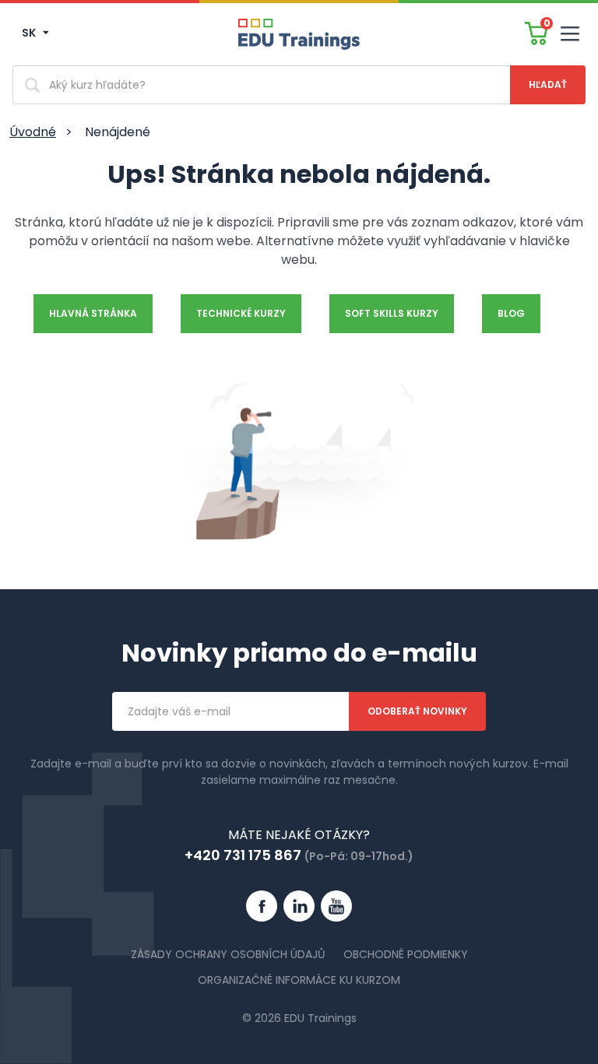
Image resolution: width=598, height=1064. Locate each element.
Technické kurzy (241, 313)
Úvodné (32, 132)
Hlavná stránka (93, 313)
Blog (511, 313)
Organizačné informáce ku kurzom (299, 980)
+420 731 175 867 (243, 855)
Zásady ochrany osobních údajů (228, 954)
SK (30, 32)
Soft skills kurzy (391, 313)
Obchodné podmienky (405, 954)
